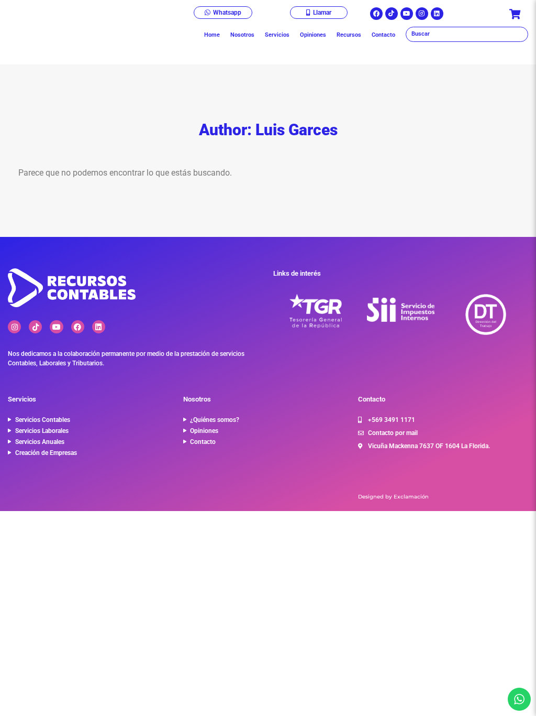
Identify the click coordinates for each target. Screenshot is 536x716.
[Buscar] (467, 34)
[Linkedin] (437, 13)
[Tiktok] (391, 13)
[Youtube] (406, 13)
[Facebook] (376, 13)
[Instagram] (422, 13)
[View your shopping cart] (516, 14)
